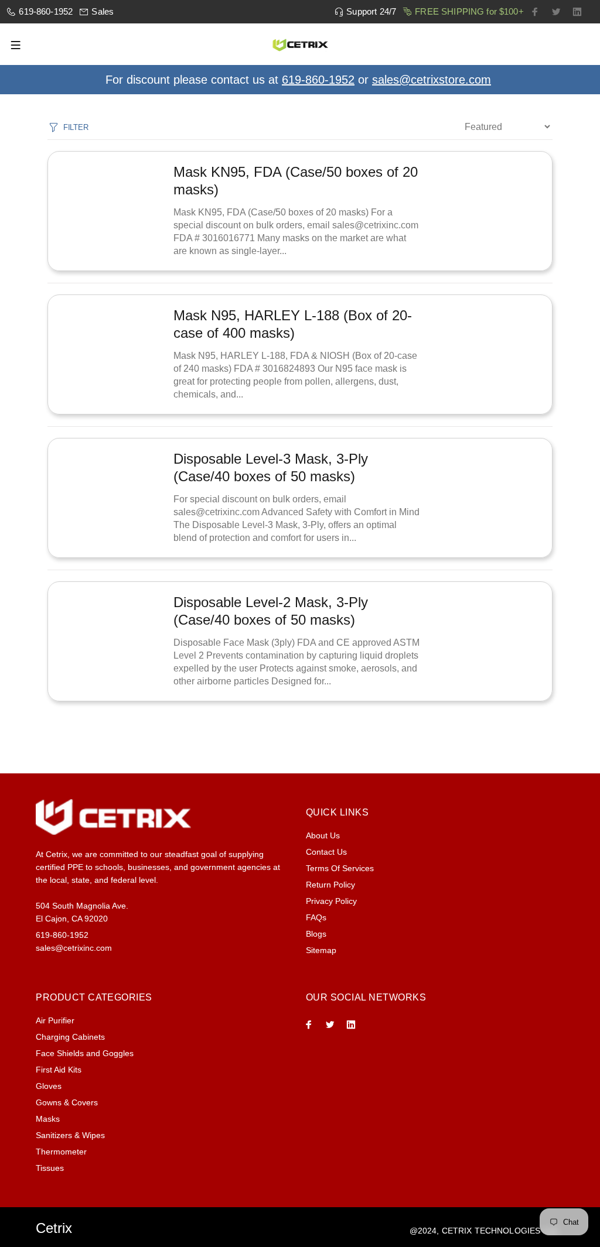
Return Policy (330, 884)
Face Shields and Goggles (85, 1053)
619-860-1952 (46, 11)
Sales (102, 11)
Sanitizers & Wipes (70, 1135)
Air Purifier (55, 1020)
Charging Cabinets (70, 1037)
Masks (48, 1118)
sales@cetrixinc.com (74, 948)
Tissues (50, 1168)
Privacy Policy (331, 901)
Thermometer (61, 1151)
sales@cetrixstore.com (431, 79)
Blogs (316, 933)
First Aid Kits (58, 1069)
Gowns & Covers (67, 1102)
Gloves (49, 1086)
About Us (323, 835)
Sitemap (321, 950)
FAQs (316, 917)
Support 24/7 (371, 11)
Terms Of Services (340, 868)
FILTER (75, 127)
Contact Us (326, 852)
